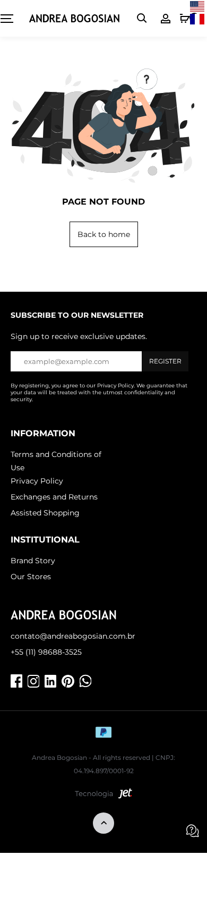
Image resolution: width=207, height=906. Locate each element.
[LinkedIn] (50, 681)
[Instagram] (33, 681)
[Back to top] (103, 824)
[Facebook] (16, 681)
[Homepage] (74, 18)
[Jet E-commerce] (103, 796)
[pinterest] (68, 681)
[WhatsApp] (85, 681)
